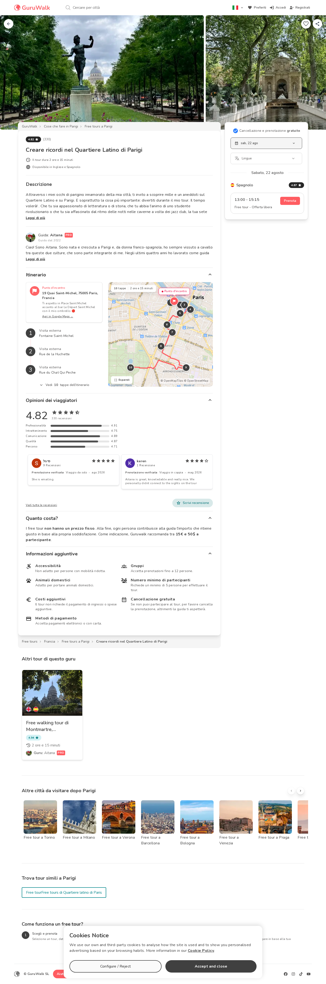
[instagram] (293, 974)
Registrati (302, 7)
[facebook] (285, 974)
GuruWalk (29, 126)
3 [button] (184, 305)
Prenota (290, 200)
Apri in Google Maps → (57, 316)
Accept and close (211, 966)
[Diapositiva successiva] (314, 72)
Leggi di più (35, 218)
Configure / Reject (115, 966)
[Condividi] (317, 24)
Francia (49, 641)
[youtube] (308, 974)
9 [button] (186, 367)
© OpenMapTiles (172, 381)
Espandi (124, 380)
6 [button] (167, 324)
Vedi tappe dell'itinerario (67, 385)
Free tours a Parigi (98, 126)
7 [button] (172, 332)
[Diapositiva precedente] (11, 72)
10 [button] (130, 367)
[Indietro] (8, 24)
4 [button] (190, 309)
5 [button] (180, 313)
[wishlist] (306, 24)
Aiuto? (62, 974)
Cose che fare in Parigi (61, 126)
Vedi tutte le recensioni (41, 505)
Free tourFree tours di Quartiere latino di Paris (64, 892)
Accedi (281, 7)
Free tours (29, 641)
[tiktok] (301, 974)
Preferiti (260, 7)
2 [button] (180, 305)
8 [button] (161, 346)
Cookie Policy (201, 950)
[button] (174, 301)
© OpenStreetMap (196, 381)
